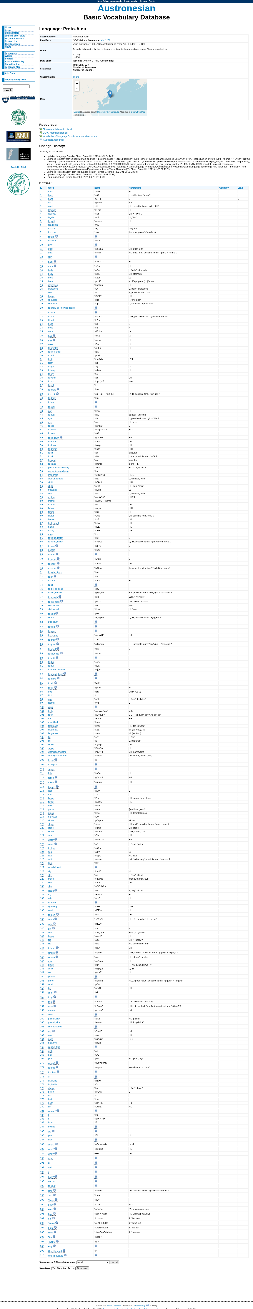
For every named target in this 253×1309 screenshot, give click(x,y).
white (51, 968)
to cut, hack (53, 602)
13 (41, 261)
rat (49, 718)
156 (42, 1001)
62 (41, 523)
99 (41, 703)
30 (41, 355)
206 (42, 1237)
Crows (143, 1)
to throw (52, 678)
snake (51, 744)
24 (41, 324)
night (50, 1051)
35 (41, 377)
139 (42, 924)
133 (42, 898)
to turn (51, 237)
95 (41, 683)
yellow (51, 976)
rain (50, 898)
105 (42, 737)
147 (42, 965)
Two (50, 1195)
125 (42, 855)
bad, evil (52, 1042)
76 (41, 592)
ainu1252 (105, 40)
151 (42, 980)
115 (42, 794)
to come (52, 228)
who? (51, 1149)
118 (42, 809)
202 (42, 1218)
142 (42, 936)
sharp (51, 617)
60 (41, 508)
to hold (51, 658)
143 (42, 940)
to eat (51, 385)
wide (50, 1014)
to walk (51, 221)
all (49, 1163)
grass (51, 809)
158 (42, 1010)
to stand (52, 460)
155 (42, 997)
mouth (51, 355)
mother (51, 497)
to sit (50, 452)
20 (41, 308)
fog (49, 894)
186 (42, 1135)
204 (42, 1227)
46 (41, 426)
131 (42, 890)
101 (42, 711)
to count (52, 1186)
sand (50, 835)
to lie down (53, 438)
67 (41, 546)
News (8, 47)
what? (51, 1144)
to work (51, 627)
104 (42, 726)
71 (41, 572)
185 (42, 1131)
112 (42, 777)
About (8, 30)
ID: (41, 188)
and (50, 1167)
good (50, 1039)
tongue (51, 366)
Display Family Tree (15, 79)
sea (50, 852)
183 (42, 1122)
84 (41, 631)
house (51, 519)
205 (42, 1232)
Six (49, 1218)
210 (42, 1255)
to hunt (51, 554)
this (50, 1095)
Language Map (12, 67)
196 (42, 1186)
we (49, 1131)
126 (42, 863)
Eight (50, 1228)
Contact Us (11, 41)
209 (42, 1251)
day (50, 1055)
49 (41, 437)
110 (42, 769)
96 (41, 691)
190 (42, 1158)
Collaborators (12, 33)
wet (50, 932)
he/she (51, 1126)
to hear (51, 414)
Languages (11, 53)
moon (51, 879)
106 (42, 744)
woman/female (55, 478)
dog (50, 691)
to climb (52, 1072)
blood (51, 320)
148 (42, 968)
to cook (51, 394)
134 (42, 902)
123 (42, 848)
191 (42, 1163)
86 (41, 639)
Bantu (152, 1)
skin (50, 257)
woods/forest (54, 867)
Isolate (76, 77)
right (50, 206)
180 (42, 1106)
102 (42, 718)
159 (42, 1014)
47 (41, 429)
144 (42, 948)
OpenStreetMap (138, 111)
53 (41, 467)
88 (41, 653)
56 (41, 482)
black (51, 965)
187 (42, 1139)
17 (41, 292)
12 (41, 257)
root (50, 794)
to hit (50, 577)
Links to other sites (15, 35)
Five (50, 1214)
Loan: (241, 188)
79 (41, 605)
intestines (53, 285)
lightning (52, 906)
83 (41, 626)
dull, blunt (53, 622)
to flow (51, 848)
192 (42, 1167)
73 (41, 580)
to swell (52, 649)
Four (50, 1205)
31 (41, 359)
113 (42, 786)
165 (42, 1042)
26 (41, 335)
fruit (50, 805)
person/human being (58, 467)
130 (42, 882)
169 (42, 1058)
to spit (51, 381)
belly (50, 270)
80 (41, 613)
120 (42, 820)
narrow (51, 1010)
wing (50, 707)
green (51, 980)
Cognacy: (224, 188)
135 (42, 906)
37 (41, 385)
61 (41, 519)
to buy (51, 666)
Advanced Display (14, 61)
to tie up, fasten (55, 538)
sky (49, 871)
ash (50, 961)
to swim (52, 240)
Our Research (12, 44)
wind (50, 910)
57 (41, 490)
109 (42, 764)
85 (41, 635)
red (49, 972)
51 (41, 452)
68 (41, 550)
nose (50, 344)
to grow (52, 640)
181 (42, 1111)
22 (41, 316)
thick (50, 1006)
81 (41, 617)
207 (42, 1241)
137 (42, 914)
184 (42, 1126)
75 (41, 589)
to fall (51, 683)
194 (42, 1176)
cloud (51, 891)
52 (41, 460)
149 (42, 972)
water (51, 840)
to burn (51, 948)
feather (51, 703)
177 (42, 1095)
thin (50, 1002)
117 (42, 805)
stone (51, 820)
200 (42, 1204)
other (50, 1158)
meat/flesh (53, 722)
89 (41, 658)
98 (41, 699)
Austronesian (131, 1)
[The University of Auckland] (18, 101)
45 (41, 418)
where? (52, 1111)
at (49, 1076)
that (50, 1099)
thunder (52, 902)
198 (42, 1195)
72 (41, 576)
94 (41, 678)
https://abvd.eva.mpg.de (109, 1)
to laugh (52, 370)
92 (41, 669)
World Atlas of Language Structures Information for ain (70, 136)
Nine (50, 1232)
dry (49, 929)
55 (41, 478)
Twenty (51, 1242)
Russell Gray (140, 1306)
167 (42, 1051)
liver (50, 292)
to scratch (53, 597)
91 (41, 666)
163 (42, 1035)
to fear (51, 316)
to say (51, 530)
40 (41, 398)
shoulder (52, 300)
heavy (51, 936)
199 (42, 1200)
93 (41, 673)
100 (42, 707)
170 (42, 1063)
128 (42, 871)
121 (42, 835)
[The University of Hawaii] (18, 118)
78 (41, 601)
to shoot (52, 559)
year (50, 1058)
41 (41, 402)
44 (41, 414)
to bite (51, 402)
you (50, 1135)
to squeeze (53, 653)
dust (50, 249)
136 (42, 910)
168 (42, 1055)
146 (42, 961)
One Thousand (55, 1256)
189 (42, 1149)
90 (41, 662)
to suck (51, 407)
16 (41, 285)
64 (41, 530)
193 (42, 1172)
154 (42, 992)
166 (42, 1047)
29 (41, 351)
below (51, 1092)
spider (51, 769)
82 (41, 622)
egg (50, 699)
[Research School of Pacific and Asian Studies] (18, 137)
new (50, 1035)
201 (42, 1213)
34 (41, 374)
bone (50, 277)
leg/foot (52, 210)
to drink (52, 398)
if (48, 1172)
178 (42, 1099)
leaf (50, 791)
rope (50, 534)
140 (42, 928)
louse (51, 760)
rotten (51, 778)
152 (42, 984)
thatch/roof (53, 523)
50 (41, 441)
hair (50, 336)
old (49, 1031)
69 (41, 554)
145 (42, 952)
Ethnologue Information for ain (58, 129)
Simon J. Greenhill (114, 1306)
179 (42, 1103)
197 (42, 1190)
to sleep (52, 433)
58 (41, 493)
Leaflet (77, 111)
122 (42, 839)
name (51, 527)
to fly (50, 711)
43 (41, 411)
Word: (51, 188)
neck (50, 331)
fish (50, 773)
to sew (51, 546)
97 (41, 695)
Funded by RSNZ (18, 167)
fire (49, 940)
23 (41, 320)
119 (42, 816)
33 (41, 370)
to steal (51, 580)
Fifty (50, 1246)
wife (50, 493)
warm (51, 919)
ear (49, 411)
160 (42, 1018)
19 (41, 300)
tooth (50, 359)
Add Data (10, 73)
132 (42, 894)
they (50, 1139)
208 (42, 1246)
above (51, 1088)
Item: (97, 188)
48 (41, 433)
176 (42, 1092)
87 (41, 648)
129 (42, 879)
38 (41, 389)
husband (52, 490)
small (51, 984)
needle (51, 550)
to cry (51, 374)
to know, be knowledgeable (62, 308)
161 (42, 1026)
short (50, 992)
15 (41, 277)
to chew (52, 389)
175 (42, 1088)
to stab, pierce (55, 572)
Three (51, 1200)
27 (41, 344)
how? (51, 1177)
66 (41, 538)
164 (42, 1039)
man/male (53, 475)
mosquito (52, 764)
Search (9, 58)
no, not (51, 1181)
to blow (51, 915)
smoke (51, 953)
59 (41, 497)
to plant (52, 631)
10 (41, 245)
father (51, 508)
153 (42, 988)
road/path (53, 225)
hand (50, 191)
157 (42, 1006)
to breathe (53, 348)
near (50, 1103)
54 (41, 475)
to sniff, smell (54, 351)
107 (42, 752)
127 (42, 867)
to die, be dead (55, 589)
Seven (51, 1223)
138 (42, 919)
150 (42, 976)
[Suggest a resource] (53, 140)
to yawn (52, 429)
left (49, 202)
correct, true (54, 1047)
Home (8, 27)
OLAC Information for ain (55, 133)
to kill (50, 585)
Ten (50, 1237)
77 (41, 597)
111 (42, 773)
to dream (52, 441)
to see (51, 426)
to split (51, 614)
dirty (50, 245)
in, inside (52, 1080)
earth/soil (52, 816)
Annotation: (135, 188)
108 (42, 760)
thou (50, 1122)
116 (42, 798)
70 (41, 559)
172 (42, 1072)
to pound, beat (55, 674)
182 (42, 1115)
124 (42, 852)
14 (41, 270)
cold (50, 924)
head (50, 324)
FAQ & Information (14, 38)
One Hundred (55, 1251)
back (50, 262)
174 (42, 1080)
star (50, 882)
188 (42, 1144)
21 (41, 312)
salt (50, 855)
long (50, 997)
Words (8, 56)
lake (50, 863)
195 (42, 1181)
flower (51, 798)
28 (41, 348)
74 (41, 585)
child (50, 482)
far (49, 1106)
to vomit (52, 377)
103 (42, 722)
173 (42, 1076)
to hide (51, 1068)
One (50, 1191)
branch (51, 787)
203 (42, 1223)
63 (41, 527)
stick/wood (53, 605)
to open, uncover (56, 669)
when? (51, 1063)
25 (41, 331)
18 (41, 296)
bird (50, 695)
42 (41, 407)
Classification (12, 64)
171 (42, 1067)
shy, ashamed (55, 1026)
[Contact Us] (148, 1306)
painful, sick (54, 1018)
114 (42, 791)
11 (41, 249)
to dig (51, 662)
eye (50, 418)
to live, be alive (55, 592)
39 (41, 394)
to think (51, 312)
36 (41, 381)
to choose (53, 635)
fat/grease (53, 726)
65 (41, 534)
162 (42, 1031)
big (49, 988)
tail (49, 737)
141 (42, 932)
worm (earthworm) (57, 752)
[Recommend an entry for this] (95, 237)
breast (51, 296)
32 (41, 366)
